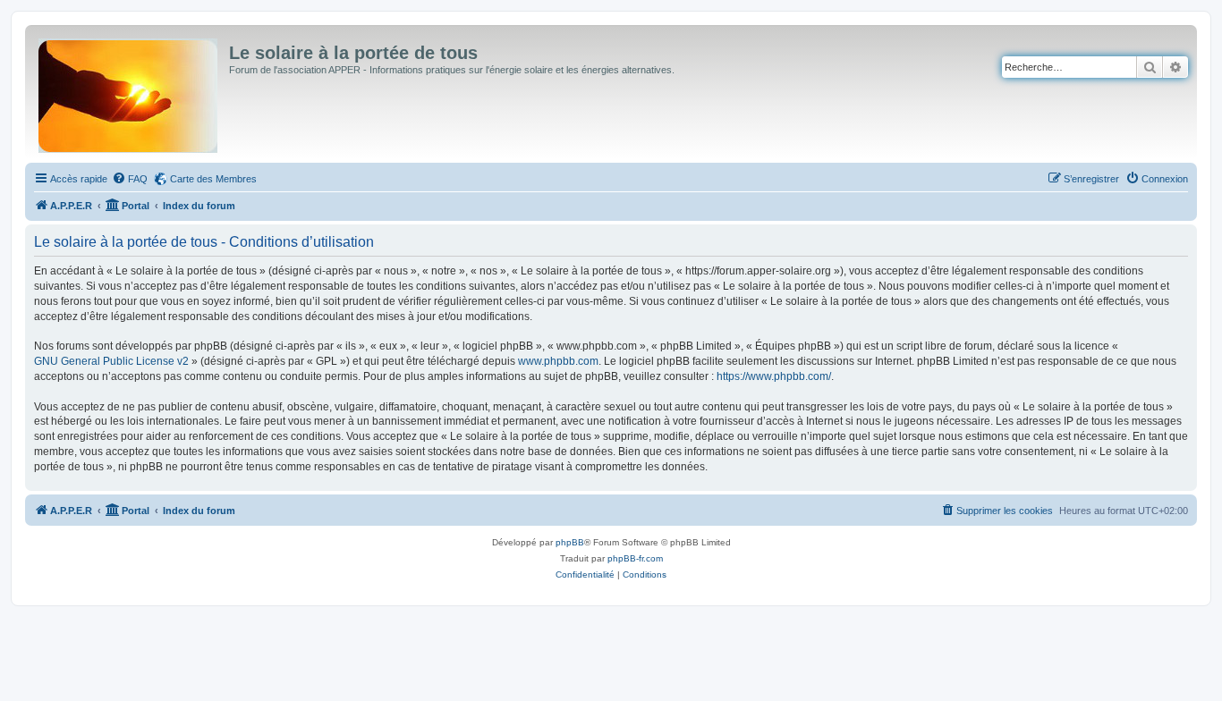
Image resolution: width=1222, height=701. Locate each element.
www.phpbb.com (558, 361)
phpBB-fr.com (635, 558)
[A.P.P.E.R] (129, 92)
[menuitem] (130, 179)
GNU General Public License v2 (111, 361)
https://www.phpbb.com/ (774, 376)
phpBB (570, 542)
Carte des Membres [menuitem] (213, 178)
